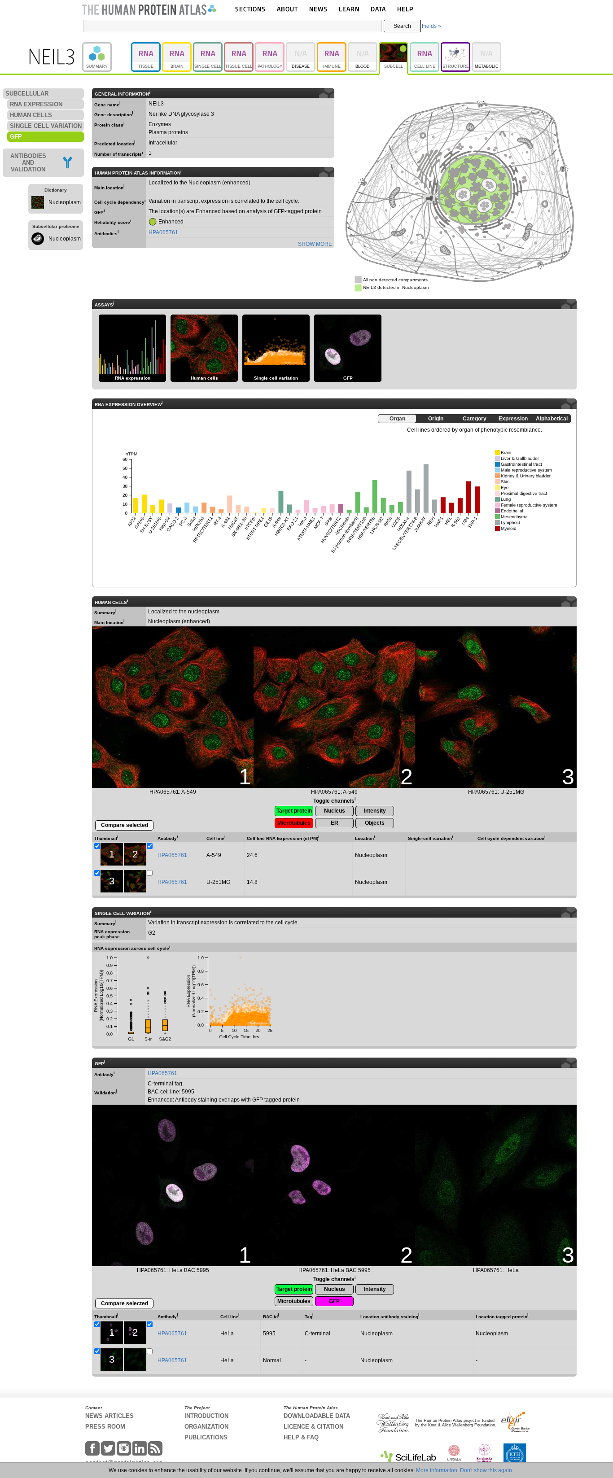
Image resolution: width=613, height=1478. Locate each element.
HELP (405, 8)
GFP (334, 1301)
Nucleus (334, 811)
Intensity (375, 811)
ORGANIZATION (206, 1426)
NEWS (318, 8)
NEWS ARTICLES (109, 1415)
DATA (378, 8)
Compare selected (124, 825)
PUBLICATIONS (206, 1437)
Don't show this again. (486, 1470)
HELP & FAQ (301, 1437)
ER (334, 823)
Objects (375, 823)
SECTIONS (250, 8)
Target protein (294, 811)
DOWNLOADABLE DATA (317, 1415)
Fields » (431, 26)
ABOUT (287, 8)
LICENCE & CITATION (313, 1426)
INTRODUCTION (206, 1415)
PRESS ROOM (105, 1426)
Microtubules (294, 823)
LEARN (349, 8)
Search (402, 26)
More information (436, 1470)
